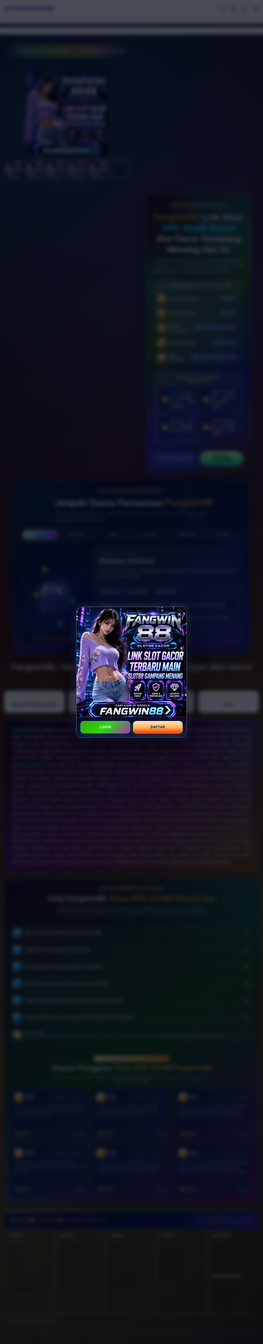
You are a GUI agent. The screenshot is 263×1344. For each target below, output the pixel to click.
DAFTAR (158, 727)
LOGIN (105, 727)
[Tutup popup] (179, 614)
